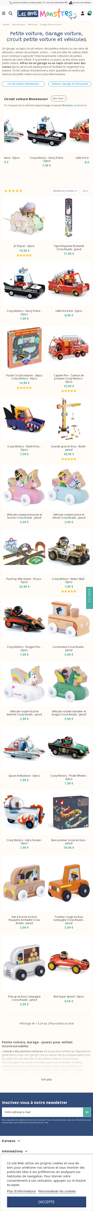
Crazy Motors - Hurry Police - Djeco (46, 159)
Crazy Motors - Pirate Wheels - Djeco (68, 777)
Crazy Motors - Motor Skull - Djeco (69, 580)
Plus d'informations (21, 1191)
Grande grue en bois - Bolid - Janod (69, 448)
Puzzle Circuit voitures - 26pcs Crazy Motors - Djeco (24, 377)
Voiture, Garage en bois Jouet (70, 84)
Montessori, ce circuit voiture (76, 105)
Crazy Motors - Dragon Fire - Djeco (24, 648)
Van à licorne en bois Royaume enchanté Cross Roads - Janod (24, 920)
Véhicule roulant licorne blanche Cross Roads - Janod (24, 713)
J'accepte (46, 1201)
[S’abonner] (87, 1112)
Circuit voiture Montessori (23, 84)
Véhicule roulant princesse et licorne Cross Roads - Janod (24, 516)
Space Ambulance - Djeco (24, 776)
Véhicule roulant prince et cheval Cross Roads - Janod (68, 516)
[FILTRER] (89, 605)
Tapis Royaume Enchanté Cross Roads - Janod (69, 247)
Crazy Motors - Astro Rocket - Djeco (24, 841)
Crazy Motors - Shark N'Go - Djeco (24, 448)
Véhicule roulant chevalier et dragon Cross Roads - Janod (68, 713)
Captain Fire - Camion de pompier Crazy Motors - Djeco (69, 379)
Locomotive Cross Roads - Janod (69, 648)
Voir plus (46, 1079)
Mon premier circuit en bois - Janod (69, 841)
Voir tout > (59, 98)
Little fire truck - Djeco (69, 311)
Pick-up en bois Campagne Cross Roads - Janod (24, 998)
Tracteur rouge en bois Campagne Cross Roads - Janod (68, 920)
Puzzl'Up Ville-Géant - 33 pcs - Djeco (24, 580)
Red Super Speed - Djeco (69, 996)
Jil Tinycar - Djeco (24, 246)
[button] (8, 140)
